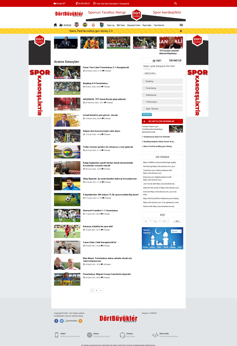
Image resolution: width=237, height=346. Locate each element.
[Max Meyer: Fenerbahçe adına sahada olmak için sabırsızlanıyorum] (67, 263)
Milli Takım (121, 25)
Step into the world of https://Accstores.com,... (161, 188)
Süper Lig (110, 25)
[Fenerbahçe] (85, 25)
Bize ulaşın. (130, 335)
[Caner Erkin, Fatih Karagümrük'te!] (67, 247)
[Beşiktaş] (76, 25)
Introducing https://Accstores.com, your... (159, 166)
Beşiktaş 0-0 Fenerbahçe (95, 83)
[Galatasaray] (93, 25)
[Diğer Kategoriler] (181, 25)
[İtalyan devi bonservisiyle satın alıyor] (67, 136)
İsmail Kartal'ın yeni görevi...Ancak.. (101, 115)
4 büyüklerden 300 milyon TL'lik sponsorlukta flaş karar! (111, 194)
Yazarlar (67, 25)
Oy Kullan (146, 114)
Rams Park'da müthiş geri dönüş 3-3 (90, 31)
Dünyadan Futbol (133, 25)
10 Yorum (107, 264)
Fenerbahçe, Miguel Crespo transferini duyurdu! (107, 274)
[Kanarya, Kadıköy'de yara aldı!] (67, 231)
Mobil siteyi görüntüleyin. (70, 335)
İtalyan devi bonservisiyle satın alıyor (101, 131)
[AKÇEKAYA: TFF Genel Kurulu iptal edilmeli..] (67, 104)
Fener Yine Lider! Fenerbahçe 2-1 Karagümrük (113, 3)
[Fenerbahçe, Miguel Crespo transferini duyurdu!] (67, 279)
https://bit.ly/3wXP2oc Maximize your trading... (161, 198)
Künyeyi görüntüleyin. (102, 335)
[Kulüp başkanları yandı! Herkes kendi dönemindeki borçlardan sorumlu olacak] (67, 168)
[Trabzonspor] (102, 25)
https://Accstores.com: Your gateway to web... (161, 202)
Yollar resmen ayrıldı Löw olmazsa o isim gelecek (108, 147)
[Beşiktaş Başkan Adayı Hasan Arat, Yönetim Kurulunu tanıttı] (66, 42)
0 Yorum (108, 71)
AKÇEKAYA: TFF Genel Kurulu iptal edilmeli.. (105, 99)
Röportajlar (147, 25)
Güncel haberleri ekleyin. (168, 335)
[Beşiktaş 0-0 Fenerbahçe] (67, 88)
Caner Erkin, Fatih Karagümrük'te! (99, 242)
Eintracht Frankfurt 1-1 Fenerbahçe (100, 210)
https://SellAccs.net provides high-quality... (160, 162)
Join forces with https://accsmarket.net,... (159, 184)
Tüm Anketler (175, 60)
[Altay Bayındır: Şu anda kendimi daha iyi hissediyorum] (67, 183)
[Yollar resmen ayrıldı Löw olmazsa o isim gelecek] (67, 152)
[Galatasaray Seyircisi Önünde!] (118, 42)
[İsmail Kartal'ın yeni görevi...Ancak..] (67, 120)
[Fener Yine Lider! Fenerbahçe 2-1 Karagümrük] (145, 42)
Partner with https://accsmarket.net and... (159, 206)
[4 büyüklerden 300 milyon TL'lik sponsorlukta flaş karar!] (67, 199)
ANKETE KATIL (150, 73)
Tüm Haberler (159, 25)
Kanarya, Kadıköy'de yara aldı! (98, 226)
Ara (177, 221)
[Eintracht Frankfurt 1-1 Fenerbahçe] (67, 215)
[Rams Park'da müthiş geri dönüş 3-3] (92, 42)
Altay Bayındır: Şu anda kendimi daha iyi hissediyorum (110, 179)
